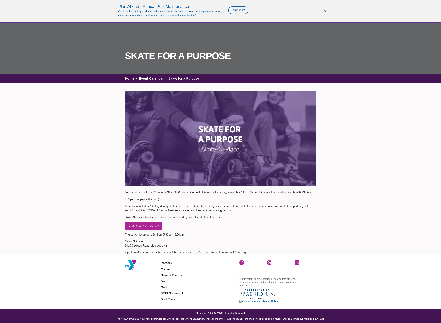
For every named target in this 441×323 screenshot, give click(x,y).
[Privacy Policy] (250, 301)
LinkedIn (297, 262)
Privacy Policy (270, 301)
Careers (166, 263)
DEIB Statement (172, 293)
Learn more (238, 10)
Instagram (269, 262)
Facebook (241, 262)
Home (129, 78)
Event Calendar (151, 78)
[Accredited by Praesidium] (257, 294)
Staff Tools (168, 299)
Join (163, 281)
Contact (166, 269)
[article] (220, 11)
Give (164, 287)
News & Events (171, 275)
